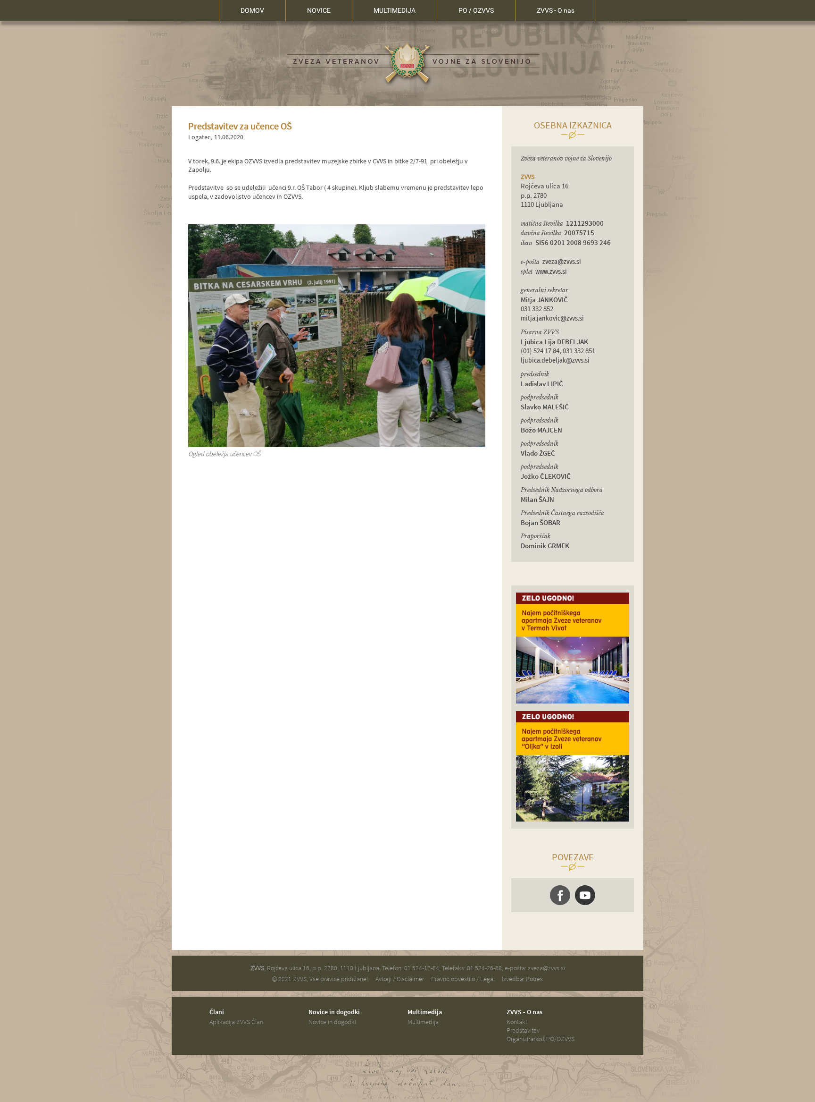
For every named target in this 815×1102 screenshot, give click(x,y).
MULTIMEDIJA (395, 10)
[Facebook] (560, 895)
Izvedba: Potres (522, 979)
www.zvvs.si (551, 271)
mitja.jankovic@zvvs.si (552, 318)
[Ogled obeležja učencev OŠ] (336, 445)
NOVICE (319, 10)
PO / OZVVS (476, 10)
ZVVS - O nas (555, 10)
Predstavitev (523, 1030)
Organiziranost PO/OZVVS (540, 1038)
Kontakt (517, 1021)
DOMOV (252, 10)
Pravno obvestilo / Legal (463, 979)
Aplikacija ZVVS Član (236, 1021)
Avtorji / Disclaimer (399, 979)
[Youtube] (585, 895)
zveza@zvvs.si (561, 261)
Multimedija (423, 1021)
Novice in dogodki (332, 1021)
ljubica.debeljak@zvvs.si (555, 360)
